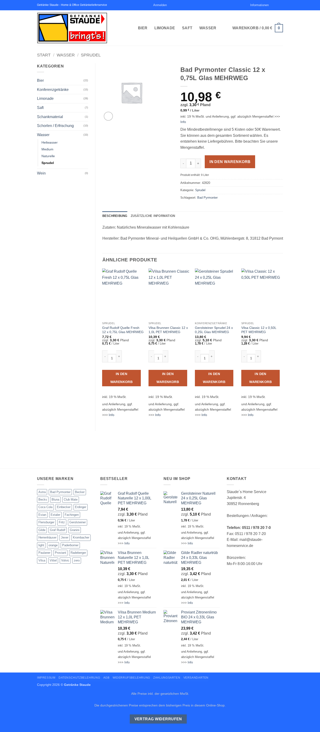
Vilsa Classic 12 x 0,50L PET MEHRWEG (258, 330)
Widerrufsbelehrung (131, 677)
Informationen (259, 5)
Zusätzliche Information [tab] (153, 216)
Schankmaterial (50, 117)
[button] (160, 5)
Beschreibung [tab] (114, 216)
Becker (80, 492)
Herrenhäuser (47, 537)
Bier (142, 28)
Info (183, 122)
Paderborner (70, 545)
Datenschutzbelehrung (79, 677)
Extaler (55, 514)
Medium (47, 149)
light (41, 545)
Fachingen (72, 514)
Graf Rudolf (57, 530)
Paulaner (44, 552)
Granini (74, 530)
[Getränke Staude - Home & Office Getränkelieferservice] (84, 28)
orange (53, 545)
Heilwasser (49, 142)
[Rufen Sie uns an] (280, 5)
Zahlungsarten (166, 677)
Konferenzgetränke (53, 90)
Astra (42, 492)
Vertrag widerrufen (158, 719)
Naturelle (48, 156)
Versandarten (195, 677)
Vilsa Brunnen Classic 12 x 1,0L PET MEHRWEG (168, 330)
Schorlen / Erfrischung (55, 126)
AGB (106, 677)
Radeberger (78, 552)
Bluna (55, 499)
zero (77, 560)
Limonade (164, 28)
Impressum (46, 677)
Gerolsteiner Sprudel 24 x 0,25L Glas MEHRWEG (214, 330)
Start (44, 54)
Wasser (207, 28)
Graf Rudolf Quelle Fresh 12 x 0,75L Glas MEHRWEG (123, 330)
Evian (42, 514)
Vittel (53, 560)
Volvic (65, 560)
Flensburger (46, 522)
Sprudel (91, 54)
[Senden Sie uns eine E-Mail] (276, 5)
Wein (41, 173)
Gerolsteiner (77, 522)
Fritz (62, 522)
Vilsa (41, 560)
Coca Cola (45, 507)
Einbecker (64, 507)
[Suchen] (245, 5)
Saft (187, 28)
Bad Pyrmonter (207, 197)
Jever (64, 537)
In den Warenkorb (229, 162)
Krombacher (81, 537)
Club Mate (71, 499)
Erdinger (80, 507)
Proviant (60, 552)
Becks (42, 499)
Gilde (41, 530)
